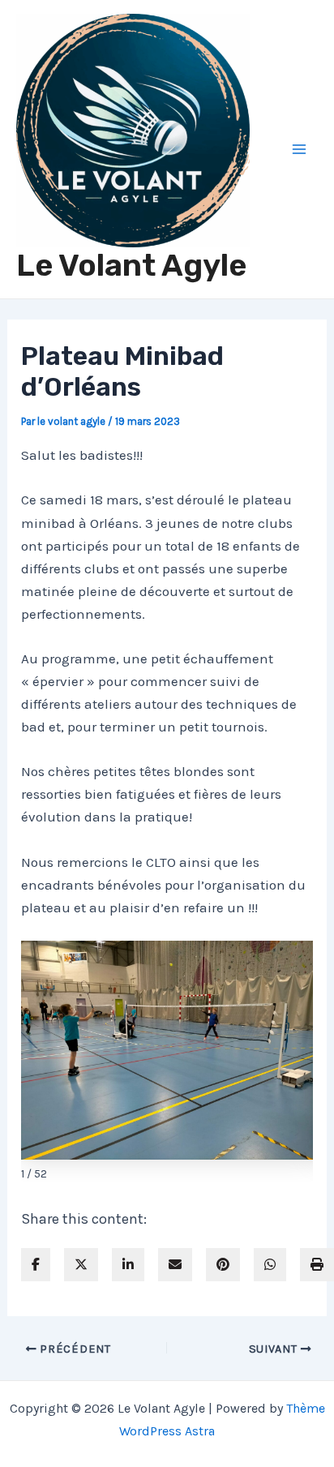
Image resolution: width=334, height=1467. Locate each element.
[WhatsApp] (270, 1264)
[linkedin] (128, 1264)
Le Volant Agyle (131, 265)
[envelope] (175, 1264)
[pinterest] (223, 1264)
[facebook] (35, 1264)
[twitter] (81, 1264)
